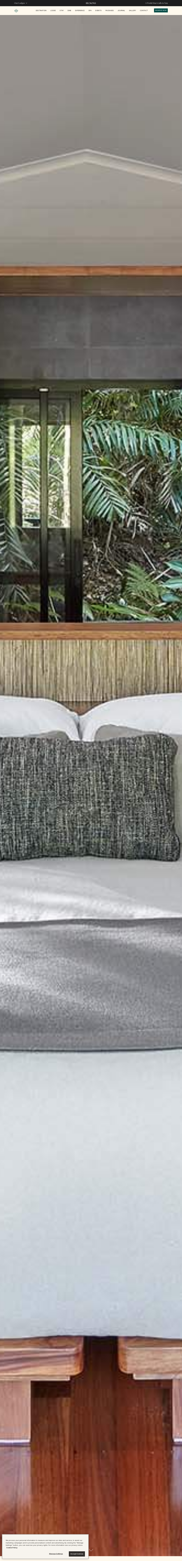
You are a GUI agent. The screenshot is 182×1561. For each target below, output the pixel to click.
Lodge (53, 10)
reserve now (161, 10)
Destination (41, 10)
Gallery (132, 10)
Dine (69, 10)
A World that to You (156, 3)
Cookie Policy (11, 1548)
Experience (80, 10)
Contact (144, 10)
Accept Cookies (76, 1554)
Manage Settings (56, 1554)
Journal (121, 10)
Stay (62, 10)
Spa (90, 10)
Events (98, 10)
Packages (109, 10)
